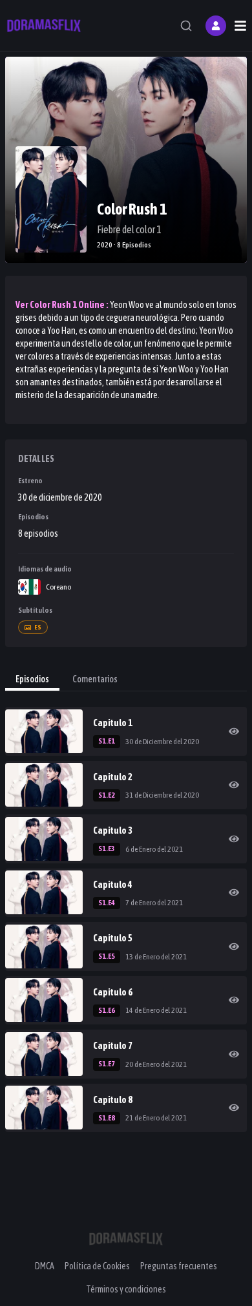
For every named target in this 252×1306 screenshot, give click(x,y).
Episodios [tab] (32, 679)
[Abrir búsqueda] (186, 25)
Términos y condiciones (126, 1289)
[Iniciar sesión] (215, 25)
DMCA (44, 1266)
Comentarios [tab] (95, 679)
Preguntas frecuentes (178, 1266)
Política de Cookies (97, 1266)
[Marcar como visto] (234, 731)
